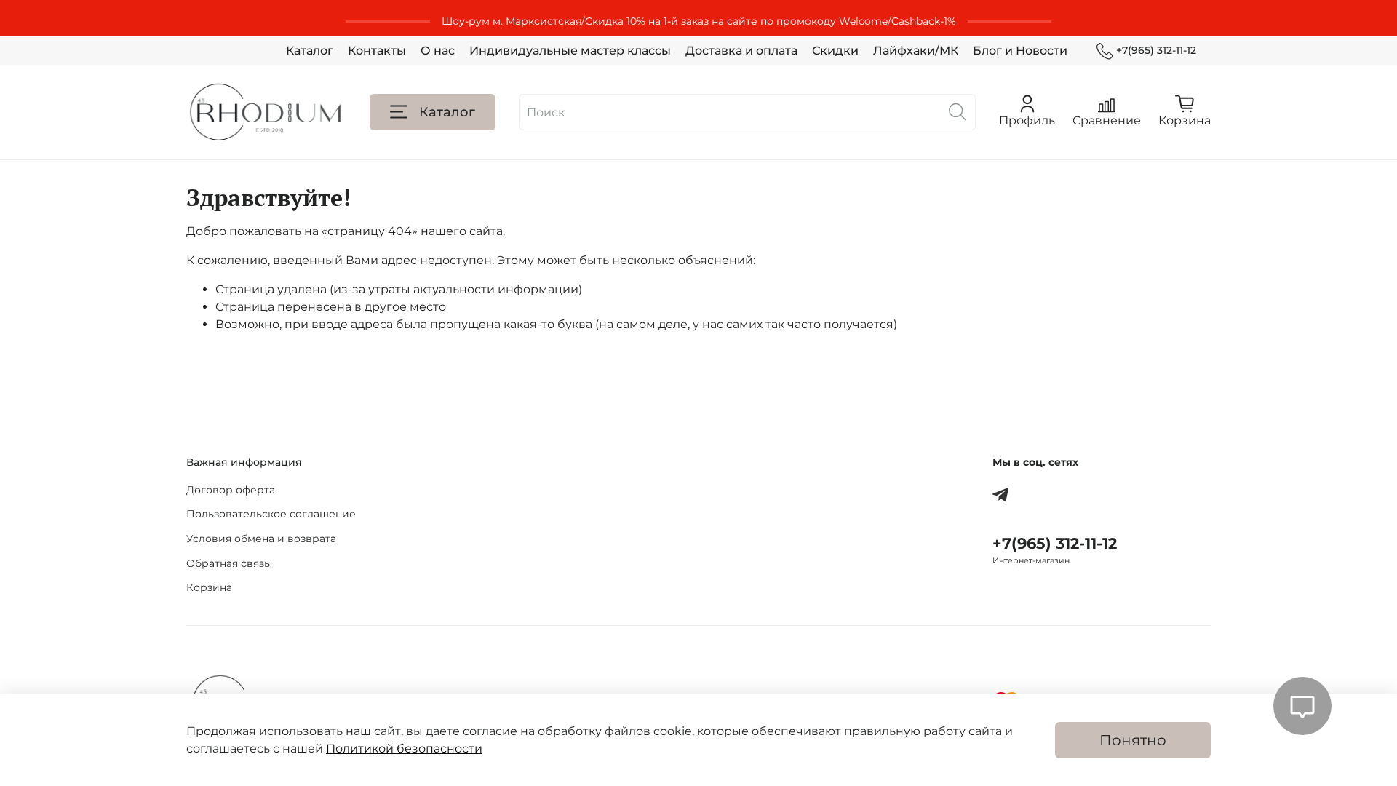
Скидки (835, 50)
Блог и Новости (1020, 50)
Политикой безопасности (404, 748)
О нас (438, 50)
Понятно (1132, 740)
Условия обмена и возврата (261, 538)
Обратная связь (228, 563)
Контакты (377, 50)
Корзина (209, 587)
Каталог (309, 50)
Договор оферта (230, 489)
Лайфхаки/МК (915, 50)
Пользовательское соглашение (271, 513)
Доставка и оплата (741, 50)
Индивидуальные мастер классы (570, 50)
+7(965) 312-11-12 (1156, 50)
